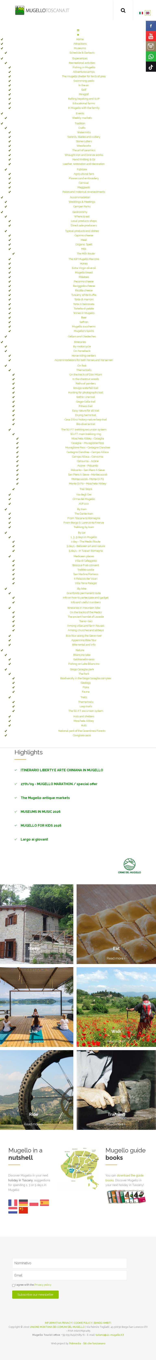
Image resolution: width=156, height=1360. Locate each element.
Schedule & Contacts (81, 52)
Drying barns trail (85, 415)
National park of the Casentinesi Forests (81, 730)
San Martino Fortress (85, 574)
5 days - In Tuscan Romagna (86, 550)
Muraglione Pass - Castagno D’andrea (87, 447)
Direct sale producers (84, 225)
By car (82, 532)
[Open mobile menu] (78, 30)
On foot (82, 365)
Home (80, 39)
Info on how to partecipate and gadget (85, 597)
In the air (84, 85)
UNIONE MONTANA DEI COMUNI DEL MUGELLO (57, 1327)
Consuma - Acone (88, 461)
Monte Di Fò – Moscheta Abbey (87, 483)
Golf (83, 89)
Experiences (80, 58)
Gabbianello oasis (83, 659)
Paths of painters (86, 383)
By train (82, 509)
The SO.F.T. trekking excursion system (83, 429)
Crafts (81, 127)
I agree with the (33, 1284)
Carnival (84, 182)
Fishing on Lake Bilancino (83, 663)
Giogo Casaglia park (82, 669)
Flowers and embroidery (84, 178)
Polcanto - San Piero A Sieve (88, 470)
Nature (80, 650)
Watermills (84, 132)
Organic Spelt (84, 244)
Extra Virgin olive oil (84, 268)
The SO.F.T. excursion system (85, 710)
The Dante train (84, 513)
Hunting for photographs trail (85, 392)
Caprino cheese (84, 235)
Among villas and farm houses (85, 625)
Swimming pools (84, 80)
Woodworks (84, 145)
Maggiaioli (84, 187)
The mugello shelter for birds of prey (84, 76)
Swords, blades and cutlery (83, 136)
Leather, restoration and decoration (84, 163)
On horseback (82, 350)
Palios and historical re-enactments (84, 191)
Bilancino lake (81, 654)
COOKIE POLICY (83, 1322)
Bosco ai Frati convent (86, 565)
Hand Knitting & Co (84, 159)
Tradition (80, 123)
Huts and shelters (83, 716)
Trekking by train (84, 527)
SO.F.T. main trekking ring (85, 434)
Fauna (86, 691)
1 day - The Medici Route (85, 541)
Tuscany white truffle (83, 294)
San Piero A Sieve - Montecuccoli (87, 474)
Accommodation (80, 197)
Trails (84, 697)
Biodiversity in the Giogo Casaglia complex (85, 678)
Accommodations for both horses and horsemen (84, 360)
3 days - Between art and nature (86, 546)
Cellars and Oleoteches (82, 336)
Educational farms (84, 103)
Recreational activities (82, 62)
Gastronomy (80, 211)
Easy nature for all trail (85, 410)
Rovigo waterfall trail (85, 388)
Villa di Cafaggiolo (86, 560)
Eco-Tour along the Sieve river (84, 635)
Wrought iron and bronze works (84, 154)
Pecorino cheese (84, 281)
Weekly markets (82, 117)
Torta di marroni (83, 299)
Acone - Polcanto (87, 465)
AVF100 (84, 503)
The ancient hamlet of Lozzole (86, 616)
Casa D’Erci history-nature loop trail (86, 419)
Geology (86, 682)
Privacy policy (43, 1284)
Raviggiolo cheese (84, 285)
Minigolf (84, 94)
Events (80, 113)
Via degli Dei (83, 494)
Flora (86, 687)
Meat (84, 239)
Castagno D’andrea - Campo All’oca (88, 452)
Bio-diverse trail (85, 424)
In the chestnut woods (86, 379)
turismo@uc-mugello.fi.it (110, 1335)
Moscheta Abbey (84, 720)
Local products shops (84, 220)
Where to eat (82, 216)
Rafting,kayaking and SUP (84, 98)
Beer (84, 317)
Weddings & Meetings (82, 201)
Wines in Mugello (83, 313)
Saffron (83, 321)
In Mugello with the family (84, 107)
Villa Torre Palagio (86, 583)
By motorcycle (82, 346)
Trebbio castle (85, 569)
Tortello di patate (84, 308)
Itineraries (80, 341)
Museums (80, 48)
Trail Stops (86, 489)
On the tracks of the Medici (86, 612)
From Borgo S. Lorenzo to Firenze (84, 522)
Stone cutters (84, 141)
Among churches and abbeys (86, 630)
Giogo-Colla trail (85, 401)
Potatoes (84, 276)
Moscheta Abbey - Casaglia (88, 438)
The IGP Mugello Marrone (84, 259)
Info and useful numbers (86, 602)
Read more (32, 958)
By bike (81, 588)
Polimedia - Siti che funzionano (87, 1343)
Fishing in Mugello (84, 67)
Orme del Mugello (84, 499)
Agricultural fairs (84, 173)
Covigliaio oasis (82, 735)
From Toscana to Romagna (84, 518)
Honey (84, 263)
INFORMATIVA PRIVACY (58, 1322)
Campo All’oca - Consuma (87, 456)
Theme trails (83, 370)
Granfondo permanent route (84, 593)
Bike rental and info (83, 644)
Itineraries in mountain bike (83, 607)
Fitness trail (86, 406)
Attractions (80, 43)
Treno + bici (85, 621)
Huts (84, 725)
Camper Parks (81, 206)
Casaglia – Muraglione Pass (87, 443)
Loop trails (86, 706)
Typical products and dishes (82, 230)
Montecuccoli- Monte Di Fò (88, 479)
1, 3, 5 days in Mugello (84, 537)
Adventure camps (84, 71)
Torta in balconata (83, 304)
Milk (83, 248)
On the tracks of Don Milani (85, 374)
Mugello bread (84, 272)
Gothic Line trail (85, 396)
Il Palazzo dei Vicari (86, 578)
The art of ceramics (83, 150)
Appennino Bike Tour (83, 640)
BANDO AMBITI (102, 1322)
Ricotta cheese (84, 290)
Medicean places (84, 556)
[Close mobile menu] (78, 34)
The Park (84, 673)
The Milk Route (86, 253)
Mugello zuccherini (83, 326)
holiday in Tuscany (20, 1180)
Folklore (82, 169)
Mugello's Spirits (84, 330)
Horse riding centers (84, 355)
